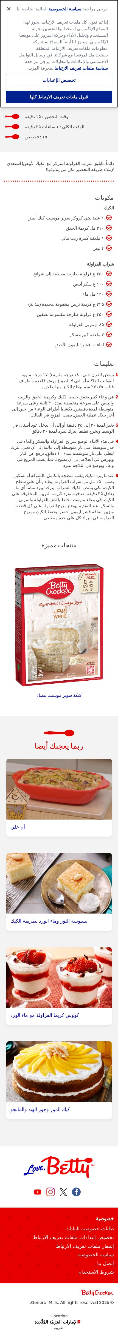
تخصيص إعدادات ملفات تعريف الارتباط (73, 1237)
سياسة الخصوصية (95, 1254)
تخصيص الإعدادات (59, 80)
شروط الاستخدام (96, 1272)
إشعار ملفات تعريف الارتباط (85, 1246)
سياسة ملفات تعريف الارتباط (81, 68)
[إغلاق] (9, 9)
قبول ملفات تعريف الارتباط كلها (59, 96)
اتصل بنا (105, 1263)
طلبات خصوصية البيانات (89, 1228)
